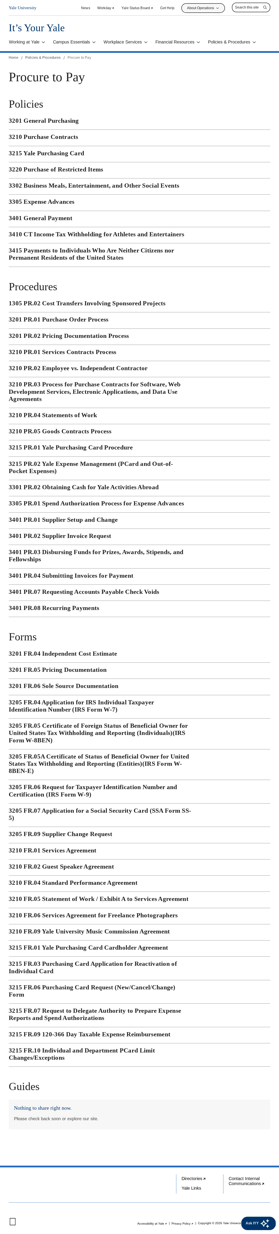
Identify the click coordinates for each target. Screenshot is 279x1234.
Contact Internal (249, 1182)
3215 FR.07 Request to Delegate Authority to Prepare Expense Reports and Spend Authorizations (95, 1014)
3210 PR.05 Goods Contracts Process (60, 431)
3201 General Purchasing (44, 120)
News (85, 8)
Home (13, 57)
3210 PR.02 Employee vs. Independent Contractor (78, 368)
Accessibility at (152, 1223)
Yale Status (137, 8)
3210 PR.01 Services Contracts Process (62, 351)
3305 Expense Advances (41, 201)
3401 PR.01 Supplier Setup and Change (63, 519)
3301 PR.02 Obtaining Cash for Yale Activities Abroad (84, 487)
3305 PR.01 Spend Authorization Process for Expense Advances (96, 503)
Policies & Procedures (229, 42)
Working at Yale (24, 42)
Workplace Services (123, 42)
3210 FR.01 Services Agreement (52, 850)
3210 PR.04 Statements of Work (53, 414)
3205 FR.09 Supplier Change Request (60, 833)
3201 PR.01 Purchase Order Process (59, 319)
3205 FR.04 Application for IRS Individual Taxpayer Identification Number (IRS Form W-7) (81, 706)
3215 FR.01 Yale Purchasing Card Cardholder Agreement (88, 947)
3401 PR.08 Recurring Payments (54, 607)
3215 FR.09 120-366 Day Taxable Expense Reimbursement (89, 1034)
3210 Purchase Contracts (43, 136)
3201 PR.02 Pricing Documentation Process (69, 335)
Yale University (22, 7)
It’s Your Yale (37, 28)
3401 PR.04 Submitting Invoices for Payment (71, 575)
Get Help (167, 8)
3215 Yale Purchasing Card (46, 153)
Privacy (183, 1223)
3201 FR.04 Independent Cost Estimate (63, 653)
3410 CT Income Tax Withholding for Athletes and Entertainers (96, 234)
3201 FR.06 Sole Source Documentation (64, 685)
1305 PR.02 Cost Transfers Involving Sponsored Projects (87, 303)
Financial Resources (174, 42)
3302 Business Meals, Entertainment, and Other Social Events (94, 185)
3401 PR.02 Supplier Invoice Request (60, 535)
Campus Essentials (71, 42)
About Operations (200, 8)
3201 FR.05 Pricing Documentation (58, 669)
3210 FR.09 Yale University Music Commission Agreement (89, 931)
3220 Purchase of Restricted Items (56, 169)
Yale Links (191, 1188)
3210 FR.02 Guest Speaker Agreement (61, 866)
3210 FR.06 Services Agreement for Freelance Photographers (93, 915)
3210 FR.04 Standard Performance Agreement (73, 882)
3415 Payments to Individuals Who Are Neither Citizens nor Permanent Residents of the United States (91, 254)
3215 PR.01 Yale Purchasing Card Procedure (71, 447)
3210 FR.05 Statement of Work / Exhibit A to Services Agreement (99, 898)
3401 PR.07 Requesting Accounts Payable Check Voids (84, 591)
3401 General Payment (40, 217)
